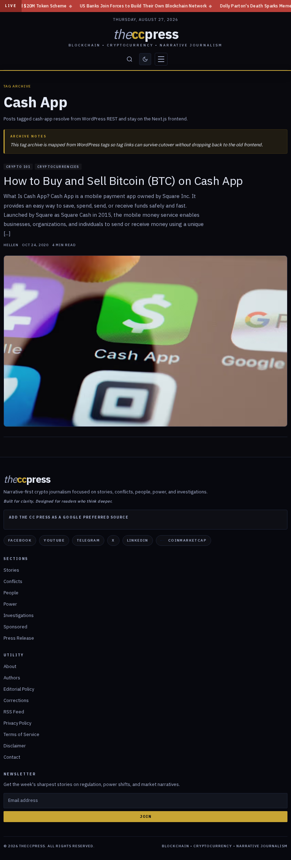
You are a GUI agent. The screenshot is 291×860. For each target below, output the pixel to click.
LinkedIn (137, 540)
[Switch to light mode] (145, 59)
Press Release (19, 638)
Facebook (20, 540)
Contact (12, 757)
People (11, 593)
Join (146, 816)
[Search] (129, 59)
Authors (12, 678)
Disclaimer (15, 746)
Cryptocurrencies (58, 167)
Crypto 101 (18, 167)
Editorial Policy (19, 689)
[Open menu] (161, 59)
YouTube (54, 540)
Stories (11, 570)
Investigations (19, 615)
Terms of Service (21, 734)
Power (10, 604)
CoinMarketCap (187, 540)
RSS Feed (14, 712)
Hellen (11, 245)
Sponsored (15, 627)
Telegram (88, 540)
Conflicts (13, 581)
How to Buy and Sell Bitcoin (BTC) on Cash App (123, 181)
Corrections (16, 700)
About (10, 666)
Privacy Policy (17, 723)
